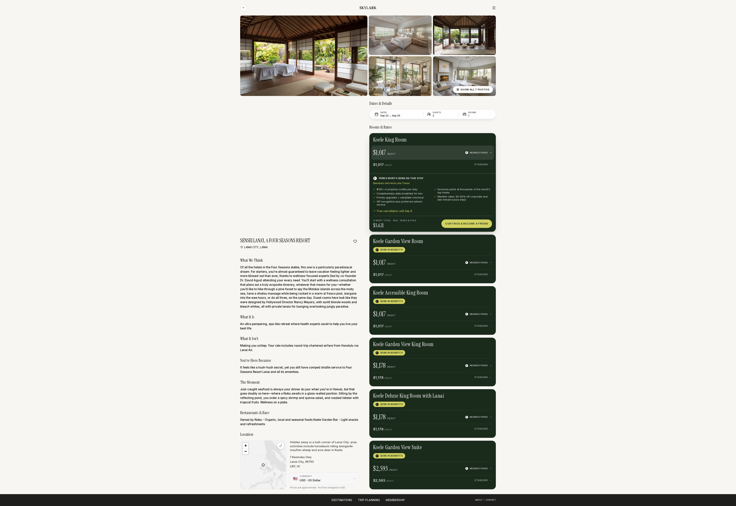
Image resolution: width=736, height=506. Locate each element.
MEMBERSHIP (395, 500)
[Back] (243, 7)
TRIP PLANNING (369, 500)
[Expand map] (280, 445)
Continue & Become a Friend (466, 223)
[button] (263, 464)
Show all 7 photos (474, 89)
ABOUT (479, 500)
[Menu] (494, 8)
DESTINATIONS (341, 500)
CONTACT (491, 500)
